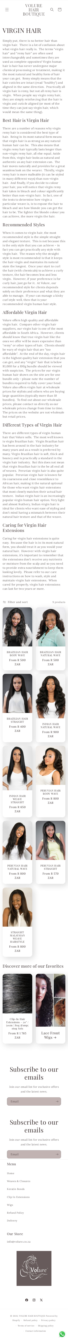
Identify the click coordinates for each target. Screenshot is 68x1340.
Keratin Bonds (16, 1189)
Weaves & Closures (18, 1181)
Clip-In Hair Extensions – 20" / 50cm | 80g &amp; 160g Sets (17, 1023)
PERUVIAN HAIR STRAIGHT (50, 867)
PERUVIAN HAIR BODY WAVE (50, 792)
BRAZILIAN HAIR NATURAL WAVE (50, 653)
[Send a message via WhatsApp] (62, 1334)
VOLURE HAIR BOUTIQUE (32, 1316)
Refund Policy (15, 1212)
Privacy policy (48, 1320)
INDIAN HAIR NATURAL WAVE (51, 725)
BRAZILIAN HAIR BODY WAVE (17, 653)
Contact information (35, 1331)
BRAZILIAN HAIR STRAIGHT (17, 720)
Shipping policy (46, 1325)
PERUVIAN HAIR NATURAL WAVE (17, 867)
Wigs (10, 1204)
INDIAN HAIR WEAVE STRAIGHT (17, 799)
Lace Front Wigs (50, 1035)
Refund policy (31, 1320)
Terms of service (26, 1325)
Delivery (12, 1220)
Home (10, 1173)
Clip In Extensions (18, 1197)
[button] (7, 9)
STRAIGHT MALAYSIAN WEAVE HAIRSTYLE (17, 937)
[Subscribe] (57, 1101)
